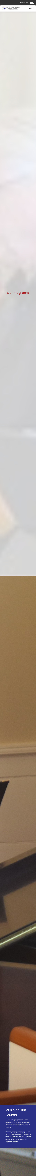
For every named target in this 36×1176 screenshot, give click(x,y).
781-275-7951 (24, 3)
